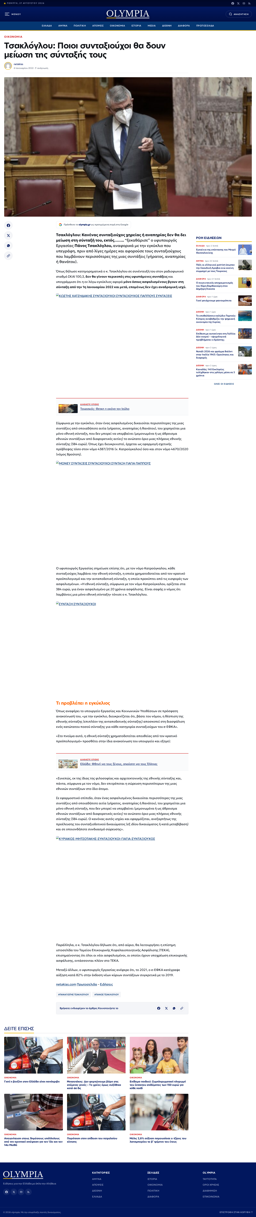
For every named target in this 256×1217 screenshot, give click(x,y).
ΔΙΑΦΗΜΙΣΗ (210, 1190)
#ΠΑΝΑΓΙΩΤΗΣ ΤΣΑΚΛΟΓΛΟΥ (73, 994)
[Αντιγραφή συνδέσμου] (8, 255)
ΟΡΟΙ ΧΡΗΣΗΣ (211, 1184)
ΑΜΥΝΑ (63, 25)
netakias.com (66, 984)
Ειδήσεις (106, 984)
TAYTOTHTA (210, 1179)
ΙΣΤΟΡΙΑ (136, 25)
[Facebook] (232, 3)
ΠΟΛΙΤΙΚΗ (80, 25)
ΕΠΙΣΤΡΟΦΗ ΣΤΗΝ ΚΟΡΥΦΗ (236, 1212)
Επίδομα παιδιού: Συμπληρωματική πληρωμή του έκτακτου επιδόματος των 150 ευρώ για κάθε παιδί (158, 1085)
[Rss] (249, 3)
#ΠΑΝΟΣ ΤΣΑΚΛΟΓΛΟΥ (106, 994)
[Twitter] (238, 3)
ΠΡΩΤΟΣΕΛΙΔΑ (205, 25)
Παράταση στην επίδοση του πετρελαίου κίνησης (92, 1140)
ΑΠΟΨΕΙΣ (98, 25)
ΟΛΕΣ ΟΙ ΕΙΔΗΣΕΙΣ (224, 384)
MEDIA (152, 25)
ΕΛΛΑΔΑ (47, 25)
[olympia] (128, 14)
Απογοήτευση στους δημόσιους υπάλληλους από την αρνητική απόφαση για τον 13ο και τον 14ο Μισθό (33, 1142)
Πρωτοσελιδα (87, 984)
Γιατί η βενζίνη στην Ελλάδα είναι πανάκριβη (32, 1081)
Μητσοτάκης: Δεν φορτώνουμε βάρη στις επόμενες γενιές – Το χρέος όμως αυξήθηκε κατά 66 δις (94, 1085)
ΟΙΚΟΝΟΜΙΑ (117, 25)
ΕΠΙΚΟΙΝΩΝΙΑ (211, 1196)
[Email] (243, 3)
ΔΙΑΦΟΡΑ (184, 25)
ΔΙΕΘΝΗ (167, 25)
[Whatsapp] (8, 245)
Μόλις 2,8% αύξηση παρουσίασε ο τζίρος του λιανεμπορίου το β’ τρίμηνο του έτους (158, 1140)
